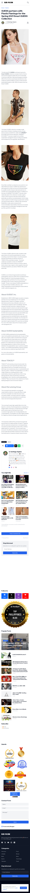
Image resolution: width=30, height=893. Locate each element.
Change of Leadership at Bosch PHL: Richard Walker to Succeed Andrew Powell (20, 670)
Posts (4, 726)
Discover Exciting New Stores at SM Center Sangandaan (7, 502)
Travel (17, 861)
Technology (19, 858)
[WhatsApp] (19, 445)
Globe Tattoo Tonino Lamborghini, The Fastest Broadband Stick (20, 701)
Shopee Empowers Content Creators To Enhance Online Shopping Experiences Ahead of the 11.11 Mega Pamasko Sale (22, 486)
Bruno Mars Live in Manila (19, 709)
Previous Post (5, 537)
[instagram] (11, 467)
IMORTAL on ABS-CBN (19, 685)
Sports (2, 858)
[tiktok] (13, 467)
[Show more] (22, 445)
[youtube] (8, 842)
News (17, 856)
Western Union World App (20, 717)
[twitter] (16, 467)
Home (2, 7)
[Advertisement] (15, 573)
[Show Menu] (2, 2)
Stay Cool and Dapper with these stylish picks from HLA (22, 518)
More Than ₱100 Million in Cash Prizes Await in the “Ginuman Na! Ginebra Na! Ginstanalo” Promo (20, 678)
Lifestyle (3, 854)
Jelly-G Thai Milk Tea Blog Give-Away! (19, 693)
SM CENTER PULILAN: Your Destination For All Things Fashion (22, 502)
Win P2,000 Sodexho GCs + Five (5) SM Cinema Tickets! (20, 662)
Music (2, 856)
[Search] (28, 2)
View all (25, 472)
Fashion (7, 7)
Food (17, 851)
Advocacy (3, 851)
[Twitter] (15, 445)
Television (3, 861)
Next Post (25, 537)
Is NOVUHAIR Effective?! (19, 654)
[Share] (27, 22)
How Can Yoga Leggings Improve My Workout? (7, 518)
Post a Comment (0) (15, 533)
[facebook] (9, 467)
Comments (6, 728)
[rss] (14, 842)
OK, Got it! (23, 887)
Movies (17, 854)
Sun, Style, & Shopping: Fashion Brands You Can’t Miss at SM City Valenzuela (7, 486)
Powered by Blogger (8, 826)
